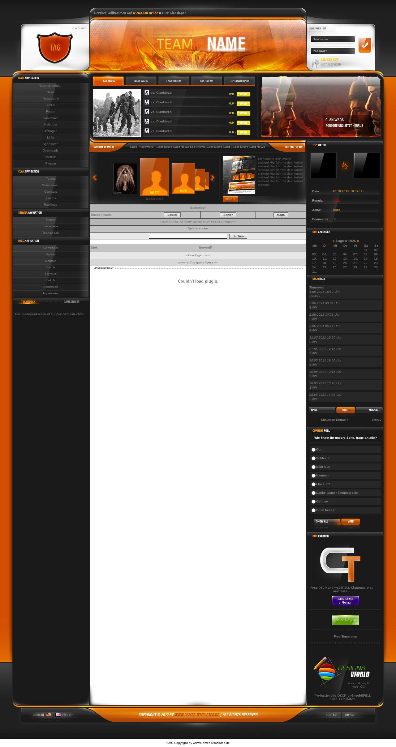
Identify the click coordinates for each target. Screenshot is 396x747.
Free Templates (345, 636)
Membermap (50, 185)
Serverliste (50, 226)
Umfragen (51, 131)
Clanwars (50, 191)
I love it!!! (323, 484)
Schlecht (322, 458)
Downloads (50, 150)
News (50, 92)
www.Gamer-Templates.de (211, 743)
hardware (136, 146)
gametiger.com (207, 262)
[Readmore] (231, 200)
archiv (376, 419)
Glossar (50, 163)
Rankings (50, 204)
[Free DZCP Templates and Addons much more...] (198, 721)
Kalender (50, 124)
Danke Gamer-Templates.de (337, 492)
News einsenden (50, 85)
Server (50, 219)
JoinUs (50, 267)
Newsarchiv (51, 98)
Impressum (50, 293)
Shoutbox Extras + (335, 419)
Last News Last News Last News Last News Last (182, 146)
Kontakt (50, 261)
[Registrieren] (330, 59)
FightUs (50, 273)
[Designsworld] (342, 704)
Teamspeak (50, 232)
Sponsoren (50, 144)
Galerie (50, 254)
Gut (318, 449)
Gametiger (50, 248)
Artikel (50, 105)
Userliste (51, 157)
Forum (50, 111)
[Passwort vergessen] (331, 64)
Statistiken (50, 286)
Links (50, 137)
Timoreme (317, 287)
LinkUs (50, 280)
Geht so (322, 501)
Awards (50, 198)
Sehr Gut (322, 466)
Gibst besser (326, 510)
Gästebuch (50, 118)
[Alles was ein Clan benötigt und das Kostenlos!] (342, 594)
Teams (50, 178)
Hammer (322, 475)
